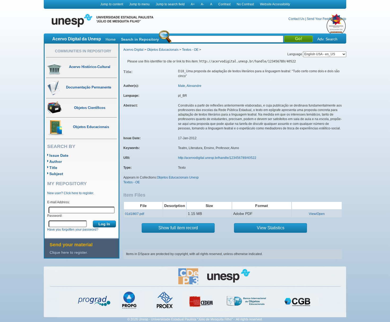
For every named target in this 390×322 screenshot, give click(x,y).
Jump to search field (170, 4)
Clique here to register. (69, 252)
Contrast (224, 4)
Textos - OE (190, 50)
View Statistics (270, 228)
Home (111, 39)
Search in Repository (140, 39)
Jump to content (111, 4)
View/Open (317, 214)
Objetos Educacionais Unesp (178, 177)
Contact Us (296, 19)
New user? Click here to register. (70, 193)
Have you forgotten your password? (72, 229)
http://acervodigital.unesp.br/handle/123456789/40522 (217, 158)
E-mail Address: (58, 202)
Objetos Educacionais (163, 50)
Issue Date (58, 155)
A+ (193, 4)
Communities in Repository (83, 51)
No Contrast (245, 4)
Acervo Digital (133, 50)
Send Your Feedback (322, 19)
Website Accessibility (275, 4)
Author (55, 161)
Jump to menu (139, 4)
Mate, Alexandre (189, 86)
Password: (54, 216)
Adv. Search (327, 39)
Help (342, 19)
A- (202, 4)
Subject (56, 174)
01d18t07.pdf (134, 214)
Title (53, 168)
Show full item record (178, 228)
